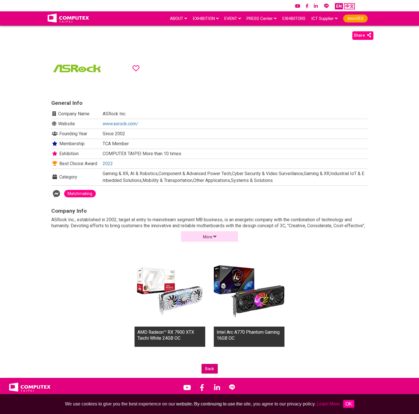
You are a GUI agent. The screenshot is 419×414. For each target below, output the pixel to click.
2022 (108, 163)
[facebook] (56, 194)
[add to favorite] (136, 68)
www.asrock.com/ (120, 123)
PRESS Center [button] (260, 18)
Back (209, 368)
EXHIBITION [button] (204, 18)
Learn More (328, 403)
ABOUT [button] (177, 18)
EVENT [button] (231, 18)
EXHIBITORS (294, 18)
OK (348, 403)
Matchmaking (80, 193)
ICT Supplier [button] (323, 18)
